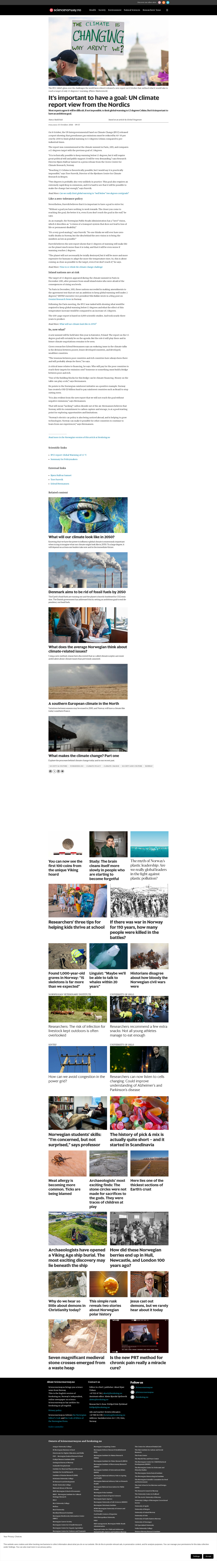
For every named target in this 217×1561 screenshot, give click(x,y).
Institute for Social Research (63, 1472)
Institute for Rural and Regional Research (67, 1469)
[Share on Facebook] (50, 771)
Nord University (58, 1510)
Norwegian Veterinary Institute (105, 1505)
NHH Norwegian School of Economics (66, 1491)
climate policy (93, 766)
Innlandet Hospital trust (61, 1466)
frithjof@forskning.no (99, 1407)
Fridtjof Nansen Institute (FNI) (64, 1459)
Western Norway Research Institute (147, 1531)
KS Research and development (64, 1482)
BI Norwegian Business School (64, 1450)
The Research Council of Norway (146, 1491)
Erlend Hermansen (60, 484)
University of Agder (142, 1506)
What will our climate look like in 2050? (77, 324)
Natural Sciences (132, 10)
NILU (55, 1500)
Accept (208, 1556)
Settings (196, 1556)
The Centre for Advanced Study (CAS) (148, 1446)
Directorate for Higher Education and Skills (68, 1453)
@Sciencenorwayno (145, 1392)
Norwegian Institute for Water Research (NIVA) (110, 1461)
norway (148, 766)
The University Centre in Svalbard (147, 1494)
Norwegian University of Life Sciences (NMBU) (110, 1502)
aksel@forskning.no (112, 1393)
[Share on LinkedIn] (58, 771)
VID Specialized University (144, 1525)
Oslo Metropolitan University (104, 1517)
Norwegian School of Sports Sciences (107, 1496)
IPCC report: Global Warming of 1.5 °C (69, 455)
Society (102, 10)
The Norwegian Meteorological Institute (149, 1476)
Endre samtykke (55, 1427)
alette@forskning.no (98, 1399)
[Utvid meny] (167, 10)
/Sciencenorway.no (144, 1387)
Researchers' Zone (152, 10)
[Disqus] (108, 803)
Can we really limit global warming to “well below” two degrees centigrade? (94, 193)
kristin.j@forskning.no (114, 1415)
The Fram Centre (141, 1455)
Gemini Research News (59, 299)
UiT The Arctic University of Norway (148, 1497)
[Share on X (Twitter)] (54, 771)
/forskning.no (142, 1397)
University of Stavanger (143, 1522)
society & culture (58, 766)
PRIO (96, 1520)
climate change (111, 766)
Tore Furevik (57, 479)
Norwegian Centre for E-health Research (67, 1525)
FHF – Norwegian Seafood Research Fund (68, 1456)
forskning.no (77, 766)
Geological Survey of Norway (63, 1462)
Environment (114, 10)
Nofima (55, 1506)
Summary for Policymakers (64, 459)
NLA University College (61, 1503)
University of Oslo (141, 1515)
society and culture (132, 766)
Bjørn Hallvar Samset (61, 475)
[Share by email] (62, 771)
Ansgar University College (62, 1446)
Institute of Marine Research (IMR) (65, 1475)
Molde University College (62, 1485)
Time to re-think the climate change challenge (81, 267)
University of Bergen (142, 1509)
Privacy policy (54, 1410)
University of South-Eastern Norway (148, 1519)
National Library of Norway (62, 1488)
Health (92, 10)
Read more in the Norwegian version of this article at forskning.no (79, 437)
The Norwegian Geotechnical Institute (148, 1473)
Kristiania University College (63, 1478)
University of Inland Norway (145, 1512)
